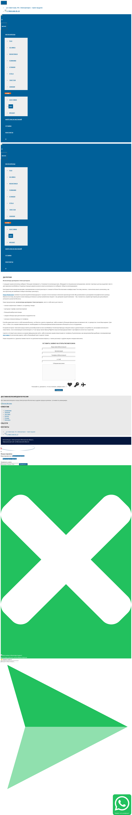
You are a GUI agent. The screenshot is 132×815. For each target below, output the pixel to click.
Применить (23, 464)
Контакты (9, 132)
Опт (10, 106)
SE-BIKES (12, 47)
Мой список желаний (13, 119)
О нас (7, 93)
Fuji (10, 41)
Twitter (12, 80)
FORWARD (12, 60)
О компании (8, 410)
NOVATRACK (13, 54)
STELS (11, 73)
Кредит (12, 113)
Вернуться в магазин (18, 456)
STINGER (12, 67)
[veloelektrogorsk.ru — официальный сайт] (18, 15)
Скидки (12, 87)
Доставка (13, 100)
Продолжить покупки (10, 459)
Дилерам (7, 412)
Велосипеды (10, 34)
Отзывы (8, 126)
